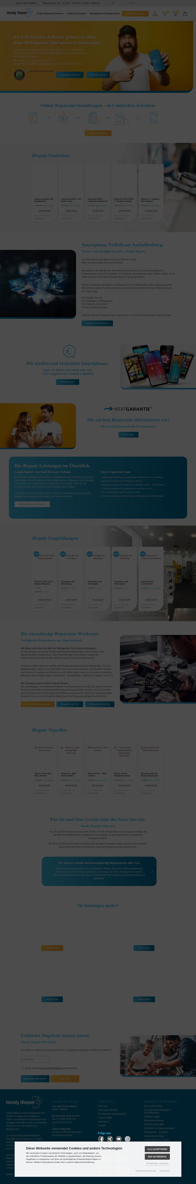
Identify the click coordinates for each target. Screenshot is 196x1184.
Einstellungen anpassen (157, 1163)
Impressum (165, 1171)
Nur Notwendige (157, 1156)
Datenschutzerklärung (146, 1171)
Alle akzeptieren (157, 1149)
